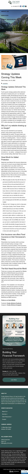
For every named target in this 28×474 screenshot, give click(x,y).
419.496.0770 (16, 6)
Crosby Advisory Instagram (14, 305)
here (14, 102)
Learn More (14, 380)
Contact (4, 23)
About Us (5, 11)
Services (4, 15)
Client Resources (8, 19)
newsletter (5, 83)
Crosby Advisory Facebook (14, 303)
